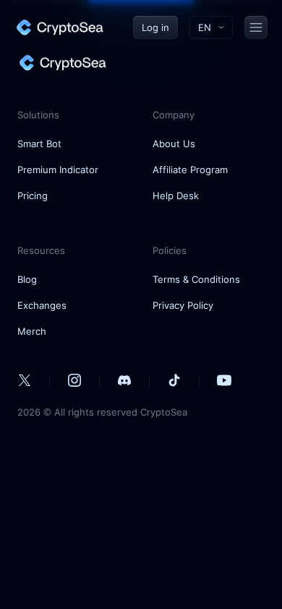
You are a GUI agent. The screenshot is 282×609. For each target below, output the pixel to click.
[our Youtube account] (224, 380)
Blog (27, 279)
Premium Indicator (57, 169)
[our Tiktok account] (174, 380)
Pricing (32, 195)
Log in (155, 27)
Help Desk (176, 195)
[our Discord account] (124, 380)
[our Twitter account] (24, 380)
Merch (31, 331)
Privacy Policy (183, 305)
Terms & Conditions (196, 279)
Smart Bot (39, 143)
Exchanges (42, 305)
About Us (174, 143)
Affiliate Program (190, 169)
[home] (59, 27)
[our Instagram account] (74, 380)
